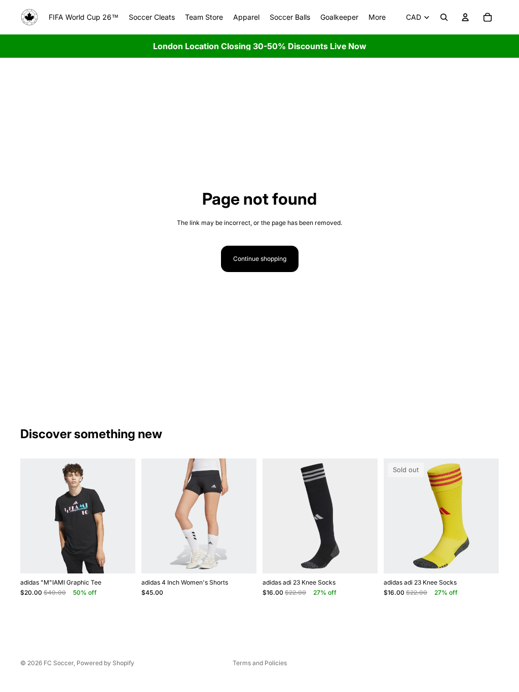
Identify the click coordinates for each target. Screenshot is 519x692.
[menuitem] (377, 17)
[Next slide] (124, 516)
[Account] (465, 17)
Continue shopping (259, 258)
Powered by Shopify (105, 663)
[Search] (444, 17)
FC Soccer (58, 663)
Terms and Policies (260, 663)
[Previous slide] (31, 516)
